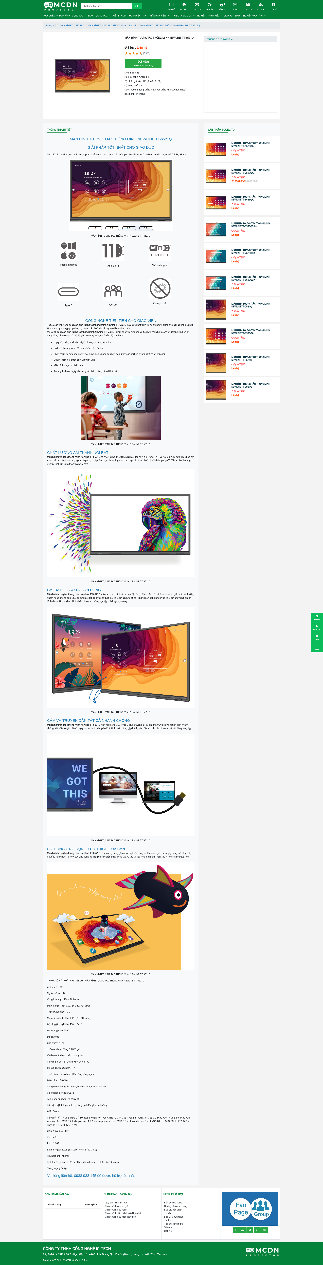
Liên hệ (273, 9)
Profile (184, 9)
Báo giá (197, 9)
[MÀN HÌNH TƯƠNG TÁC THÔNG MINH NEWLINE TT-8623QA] (216, 203)
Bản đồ (171, 9)
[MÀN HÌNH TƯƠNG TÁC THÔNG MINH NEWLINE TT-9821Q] (216, 390)
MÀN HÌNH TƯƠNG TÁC (71, 15)
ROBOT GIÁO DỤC (182, 15)
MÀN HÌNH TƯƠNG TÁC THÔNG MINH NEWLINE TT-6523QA (250, 144)
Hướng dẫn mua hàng (175, 1206)
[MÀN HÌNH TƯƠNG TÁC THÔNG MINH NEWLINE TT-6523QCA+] (216, 229)
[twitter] (249, 1230)
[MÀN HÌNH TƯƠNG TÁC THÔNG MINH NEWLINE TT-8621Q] (216, 363)
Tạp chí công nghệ (173, 1223)
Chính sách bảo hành (116, 1209)
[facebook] (250, 1208)
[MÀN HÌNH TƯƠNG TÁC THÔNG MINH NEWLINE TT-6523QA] (216, 149)
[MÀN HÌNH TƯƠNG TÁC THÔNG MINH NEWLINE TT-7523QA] (216, 176)
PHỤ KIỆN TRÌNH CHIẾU (208, 15)
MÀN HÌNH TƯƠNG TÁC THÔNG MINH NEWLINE (112, 25)
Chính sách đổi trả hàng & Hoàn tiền (123, 1213)
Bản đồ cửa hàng (173, 1202)
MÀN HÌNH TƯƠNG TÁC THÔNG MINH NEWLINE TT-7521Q (250, 305)
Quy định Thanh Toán (116, 1202)
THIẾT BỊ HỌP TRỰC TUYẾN (125, 15)
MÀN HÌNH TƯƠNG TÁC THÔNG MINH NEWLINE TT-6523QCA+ (250, 225)
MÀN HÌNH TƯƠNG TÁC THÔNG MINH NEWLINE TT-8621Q (250, 358)
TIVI (145, 15)
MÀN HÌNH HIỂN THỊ (160, 15)
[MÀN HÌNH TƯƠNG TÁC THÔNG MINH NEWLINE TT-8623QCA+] (216, 283)
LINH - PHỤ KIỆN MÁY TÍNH (249, 15)
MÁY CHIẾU (49, 15)
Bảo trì (222, 9)
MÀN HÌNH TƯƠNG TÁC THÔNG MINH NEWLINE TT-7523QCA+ (250, 251)
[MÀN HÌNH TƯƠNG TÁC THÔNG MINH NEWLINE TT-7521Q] (216, 310)
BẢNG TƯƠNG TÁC (97, 15)
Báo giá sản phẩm (173, 1209)
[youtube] (242, 1230)
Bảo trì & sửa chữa (174, 1216)
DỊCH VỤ (228, 15)
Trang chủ (51, 25)
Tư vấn (209, 9)
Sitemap (261, 9)
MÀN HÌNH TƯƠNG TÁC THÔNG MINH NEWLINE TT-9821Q (250, 385)
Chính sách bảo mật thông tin (120, 1216)
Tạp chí (248, 9)
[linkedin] (257, 1230)
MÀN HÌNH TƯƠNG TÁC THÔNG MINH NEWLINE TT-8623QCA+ (250, 278)
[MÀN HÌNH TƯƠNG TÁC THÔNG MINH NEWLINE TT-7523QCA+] (216, 256)
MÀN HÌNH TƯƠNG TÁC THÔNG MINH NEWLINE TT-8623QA (250, 198)
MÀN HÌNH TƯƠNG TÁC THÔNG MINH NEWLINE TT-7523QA (250, 171)
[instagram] (264, 1230)
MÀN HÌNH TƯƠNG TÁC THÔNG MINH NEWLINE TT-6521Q (170, 25)
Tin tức (235, 9)
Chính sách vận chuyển (117, 1206)
